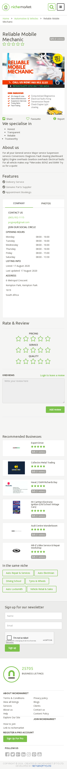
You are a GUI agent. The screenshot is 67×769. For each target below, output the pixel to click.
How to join (9, 723)
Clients (37, 705)
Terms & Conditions (13, 698)
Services (7, 705)
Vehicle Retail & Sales (41, 589)
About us (8, 709)
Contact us (39, 709)
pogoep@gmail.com (18, 222)
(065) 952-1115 (16, 217)
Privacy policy (41, 698)
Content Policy (41, 713)
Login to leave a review (52, 375)
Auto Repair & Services (18, 572)
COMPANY (19, 203)
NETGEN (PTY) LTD (41, 766)
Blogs (37, 701)
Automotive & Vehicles (26, 18)
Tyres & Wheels (37, 581)
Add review (55, 409)
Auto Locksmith (14, 589)
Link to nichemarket (13, 727)
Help (5, 713)
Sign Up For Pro (15, 738)
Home (6, 18)
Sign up (12, 647)
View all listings (11, 701)
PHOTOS (46, 203)
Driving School (13, 581)
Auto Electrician (46, 572)
